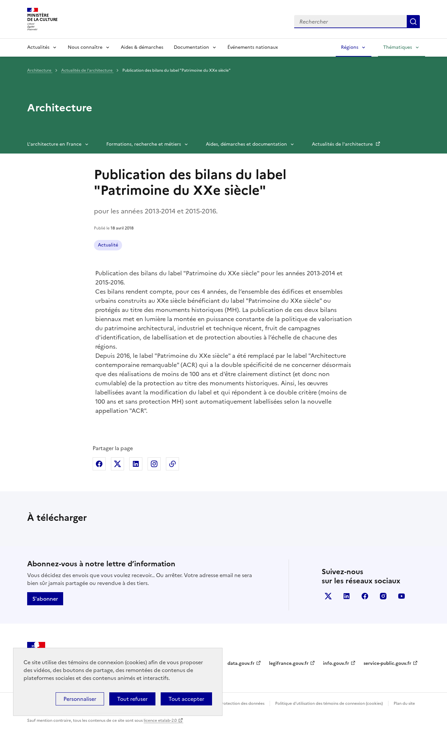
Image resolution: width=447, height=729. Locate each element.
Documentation (191, 47)
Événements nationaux (252, 47)
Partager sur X (117, 463)
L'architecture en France (54, 144)
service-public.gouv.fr (387, 663)
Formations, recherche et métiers (143, 144)
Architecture (39, 70)
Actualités (38, 47)
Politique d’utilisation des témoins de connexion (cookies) (329, 703)
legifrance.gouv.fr (289, 663)
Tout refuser (132, 699)
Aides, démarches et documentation (246, 144)
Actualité (108, 245)
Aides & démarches (142, 47)
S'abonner (45, 599)
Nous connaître (85, 47)
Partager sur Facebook (99, 463)
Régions (349, 47)
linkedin (346, 596)
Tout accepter (186, 699)
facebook (364, 596)
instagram (383, 596)
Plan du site (404, 703)
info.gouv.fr (336, 663)
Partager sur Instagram (154, 463)
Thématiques (397, 47)
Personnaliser (79, 699)
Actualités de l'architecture (87, 70)
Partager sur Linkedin (135, 463)
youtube (401, 596)
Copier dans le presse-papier (172, 463)
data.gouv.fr (241, 663)
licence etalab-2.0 (160, 720)
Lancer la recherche (413, 21)
